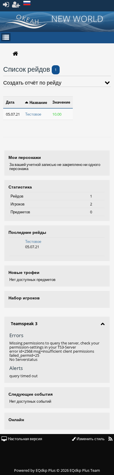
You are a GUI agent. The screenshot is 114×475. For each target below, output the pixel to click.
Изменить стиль (90, 438)
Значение (61, 102)
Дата (10, 102)
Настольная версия (24, 438)
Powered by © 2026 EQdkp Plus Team (57, 470)
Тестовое (33, 241)
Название (38, 102)
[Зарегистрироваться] (16, 4)
